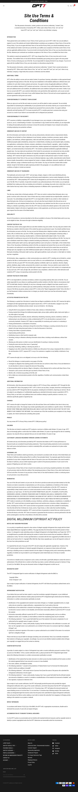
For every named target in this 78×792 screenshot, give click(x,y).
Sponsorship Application (34, 750)
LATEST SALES (6, 743)
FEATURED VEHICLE (8, 748)
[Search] (68, 6)
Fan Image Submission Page (35, 755)
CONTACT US (6, 757)
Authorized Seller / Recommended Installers (39, 745)
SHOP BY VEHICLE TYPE (9, 745)
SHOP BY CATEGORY (8, 750)
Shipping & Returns (32, 760)
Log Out (30, 765)
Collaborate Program (33, 752)
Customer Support (32, 748)
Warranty (30, 757)
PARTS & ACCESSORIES (8, 753)
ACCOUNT (5, 760)
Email (4, 771)
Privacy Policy (31, 762)
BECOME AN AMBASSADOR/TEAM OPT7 (13, 755)
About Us (30, 743)
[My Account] (71, 6)
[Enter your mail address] (24, 775)
